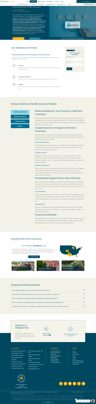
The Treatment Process (22, 4)
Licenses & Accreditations (78, 362)
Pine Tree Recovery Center (34, 362)
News (74, 355)
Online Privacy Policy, (75, 395)
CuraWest (14, 359)
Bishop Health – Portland (17, 353)
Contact (69, 4)
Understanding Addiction (56, 355)
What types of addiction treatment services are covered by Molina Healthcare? (36, 294)
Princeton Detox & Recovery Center (36, 364)
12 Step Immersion (55, 360)
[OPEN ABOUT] (64, 1)
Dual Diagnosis (54, 357)
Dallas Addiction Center (34, 368)
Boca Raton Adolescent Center (18, 351)
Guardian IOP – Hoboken (17, 361)
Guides (40, 4)
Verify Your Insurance (70, 334)
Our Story (75, 352)
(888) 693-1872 (46, 335)
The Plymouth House (33, 366)
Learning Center (49, 4)
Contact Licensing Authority (16, 393)
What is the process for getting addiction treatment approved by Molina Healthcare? (37, 302)
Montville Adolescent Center (18, 368)
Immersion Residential (17, 366)
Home (74, 351)
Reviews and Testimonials (78, 360)
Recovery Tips (53, 354)
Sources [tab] (20, 126)
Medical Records (55, 392)
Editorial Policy (76, 364)
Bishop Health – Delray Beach (18, 355)
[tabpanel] (57, 167)
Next (69, 68)
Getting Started (60, 4)
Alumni (74, 359)
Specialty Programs (55, 359)
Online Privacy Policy (37, 392)
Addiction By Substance (55, 352)
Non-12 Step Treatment (55, 362)
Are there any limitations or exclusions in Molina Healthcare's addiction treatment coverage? (40, 306)
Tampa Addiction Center (17, 357)
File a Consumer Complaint (28, 393)
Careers (74, 357)
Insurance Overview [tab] (20, 112)
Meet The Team (76, 354)
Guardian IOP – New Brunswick (18, 363)
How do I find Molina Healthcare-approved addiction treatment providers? (34, 298)
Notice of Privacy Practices (26, 392)
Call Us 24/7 (46, 334)
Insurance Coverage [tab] (20, 116)
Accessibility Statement (16, 392)
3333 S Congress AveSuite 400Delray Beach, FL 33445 (21, 386)
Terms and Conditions (46, 392)
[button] (48, 290)
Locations (33, 4)
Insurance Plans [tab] (20, 121)
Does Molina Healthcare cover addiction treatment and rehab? (31, 290)
